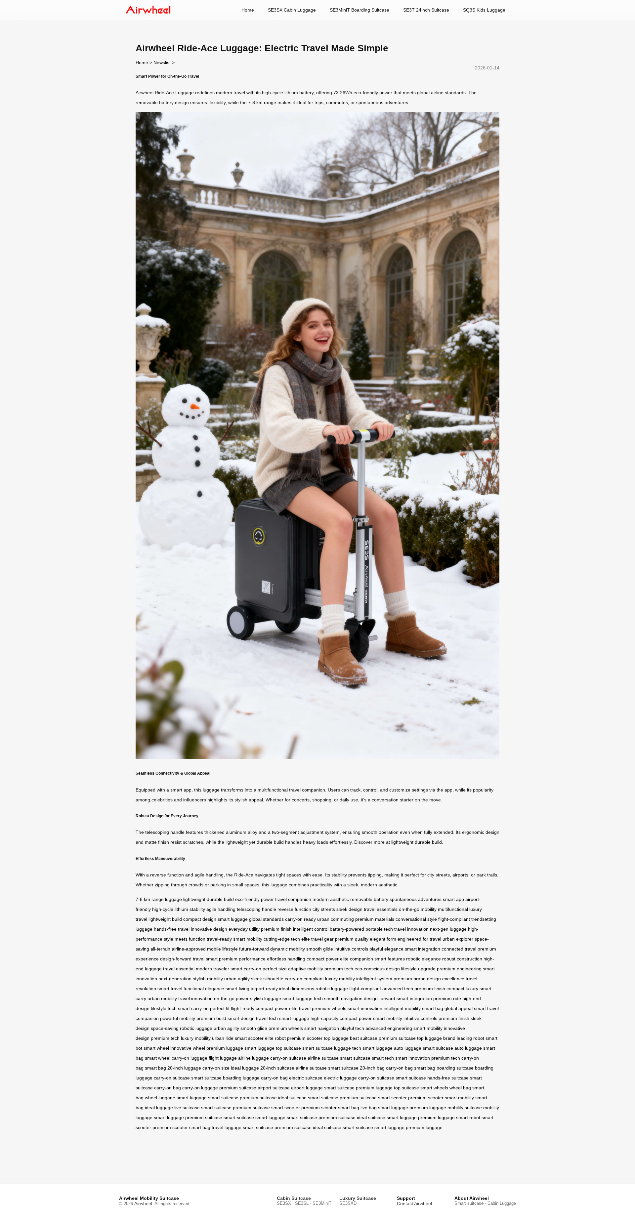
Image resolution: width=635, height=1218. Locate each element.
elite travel (300, 1008)
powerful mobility (177, 1018)
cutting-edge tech (282, 939)
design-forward (175, 958)
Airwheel (143, 1203)
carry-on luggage (189, 1058)
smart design (241, 1018)
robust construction (462, 958)
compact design (199, 919)
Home (247, 10)
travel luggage (226, 1127)
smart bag (432, 1008)
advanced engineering (388, 1028)
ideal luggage (245, 1068)
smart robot (468, 1117)
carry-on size (216, 1068)
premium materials (374, 919)
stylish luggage (265, 998)
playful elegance (386, 949)
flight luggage (223, 1058)
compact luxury (462, 988)
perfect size (275, 968)
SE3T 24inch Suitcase (426, 10)
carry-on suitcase (288, 1058)
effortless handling (286, 958)
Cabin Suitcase (294, 1198)
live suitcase (187, 1107)
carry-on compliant (304, 978)
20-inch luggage (184, 1068)
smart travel (169, 988)
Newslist (162, 62)
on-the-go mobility (418, 909)
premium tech (338, 968)
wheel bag (460, 1087)
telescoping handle (256, 909)
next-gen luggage (448, 929)
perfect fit (220, 1008)
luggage (211, 789)
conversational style (416, 919)
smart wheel (156, 1048)
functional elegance (204, 988)
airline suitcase (323, 1058)
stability (197, 909)
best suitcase (363, 1038)
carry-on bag (399, 1068)
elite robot (275, 1038)
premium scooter (304, 1038)
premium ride (447, 998)
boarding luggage (241, 1077)
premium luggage (224, 1048)
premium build (211, 1018)
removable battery (369, 899)
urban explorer (458, 939)
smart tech (383, 1058)
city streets (324, 909)
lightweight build (165, 919)
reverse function (294, 909)
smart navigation (321, 1028)
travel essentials (381, 909)
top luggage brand (436, 1038)
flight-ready (242, 1008)
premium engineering (459, 968)
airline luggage (253, 1058)
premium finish (276, 929)
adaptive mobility (305, 968)
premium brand (410, 978)
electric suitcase (305, 1077)
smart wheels (434, 1087)
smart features (389, 958)
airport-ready (264, 988)
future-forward (254, 949)
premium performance (242, 958)
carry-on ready (300, 919)
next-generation (174, 978)
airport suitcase (274, 1087)
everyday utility (244, 929)
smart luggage (233, 919)
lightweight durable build (416, 842)
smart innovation (365, 1008)
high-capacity (324, 1018)
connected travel (459, 949)
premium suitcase (397, 1038)
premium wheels (329, 1008)
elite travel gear (317, 939)
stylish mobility (208, 978)
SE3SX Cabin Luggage (292, 10)
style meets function (184, 939)
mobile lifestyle (222, 949)
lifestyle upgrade (418, 968)
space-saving (165, 1028)
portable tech (379, 929)
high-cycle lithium (170, 909)
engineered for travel (419, 939)
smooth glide (319, 949)
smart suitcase (317, 1048)
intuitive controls (351, 949)
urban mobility (162, 998)
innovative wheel (187, 1048)
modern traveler (212, 968)
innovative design (209, 929)
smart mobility (247, 939)
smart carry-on (246, 968)
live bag (368, 1107)
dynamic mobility (287, 949)
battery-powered (347, 929)
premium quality (351, 939)
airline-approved (189, 949)
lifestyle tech (164, 1008)
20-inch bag (372, 1068)
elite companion (356, 958)
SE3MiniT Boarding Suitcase (359, 10)
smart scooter (249, 1038)
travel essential (178, 968)
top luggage (336, 1038)
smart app (453, 899)
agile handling (220, 909)
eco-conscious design (377, 968)
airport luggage (307, 1087)
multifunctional (453, 909)
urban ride (222, 1038)
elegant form (383, 939)
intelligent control (310, 929)
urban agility (237, 978)
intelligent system (374, 978)
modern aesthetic (331, 899)
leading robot (470, 1038)
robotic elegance (423, 958)
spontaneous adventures (416, 899)
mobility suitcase (464, 1107)
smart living (237, 988)
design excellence (445, 978)
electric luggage (340, 1077)
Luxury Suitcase (357, 1198)
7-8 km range (262, 102)
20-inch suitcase (277, 1068)
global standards (266, 919)
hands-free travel (172, 929)
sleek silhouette (267, 978)
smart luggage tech (302, 998)
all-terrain (160, 949)
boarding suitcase (455, 1068)
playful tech (352, 1028)
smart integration (422, 949)
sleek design (349, 909)
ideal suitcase (292, 1097)
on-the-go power (231, 998)
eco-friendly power (254, 899)
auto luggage (407, 1048)
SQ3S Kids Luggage (484, 10)
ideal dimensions (296, 988)
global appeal (458, 1008)
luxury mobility (340, 978)
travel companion (293, 899)
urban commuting (335, 919)
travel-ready (219, 939)
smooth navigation (343, 998)
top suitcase (288, 1048)
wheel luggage (160, 1097)
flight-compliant (454, 919)
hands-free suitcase (448, 1077)
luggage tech (347, 1048)
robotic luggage (332, 988)
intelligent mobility (402, 1008)
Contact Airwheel (414, 1203)
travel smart (205, 958)
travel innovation (411, 929)
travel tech (267, 1018)
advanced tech (397, 988)
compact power (323, 958)
